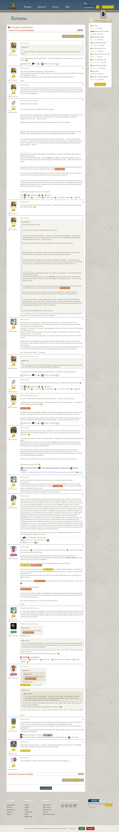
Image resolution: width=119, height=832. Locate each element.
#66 (83, 218)
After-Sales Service (49, 814)
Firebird (13, 630)
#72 (83, 477)
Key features (11, 809)
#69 (83, 379)
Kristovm (13, 106)
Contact (45, 812)
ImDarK (14, 502)
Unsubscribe (91, 807)
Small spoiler (25, 565)
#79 (83, 741)
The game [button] (28, 7)
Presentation (11, 805)
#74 (83, 547)
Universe (9, 807)
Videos (27, 807)
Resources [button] (42, 7)
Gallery (9, 814)
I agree (82, 828)
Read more (73, 828)
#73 (83, 496)
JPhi (13, 763)
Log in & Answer (46, 788)
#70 (83, 395)
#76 (83, 624)
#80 (83, 757)
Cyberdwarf (13, 49)
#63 (83, 85)
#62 (83, 68)
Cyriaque (13, 91)
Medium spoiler (36, 565)
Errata (27, 814)
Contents (10, 812)
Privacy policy (47, 809)
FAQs (26, 805)
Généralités (30, 30)
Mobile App (28, 816)
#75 (83, 608)
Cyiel (13, 748)
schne (13, 325)
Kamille (13, 553)
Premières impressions (21, 27)
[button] (86, 3)
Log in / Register (108, 7)
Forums (55, 7)
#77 (83, 666)
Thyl (13, 725)
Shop (67, 7)
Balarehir (13, 208)
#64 (83, 100)
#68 (83, 356)
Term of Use (46, 807)
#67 (83, 319)
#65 (83, 202)
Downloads (28, 812)
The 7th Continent (20, 30)
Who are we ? (47, 805)
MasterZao (14, 433)
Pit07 (22, 47)
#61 (83, 43)
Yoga (13, 74)
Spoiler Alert (59, 169)
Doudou (14, 224)
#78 (83, 719)
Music (27, 809)
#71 (83, 427)
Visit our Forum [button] (100, 84)
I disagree (90, 828)
